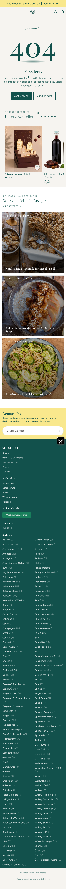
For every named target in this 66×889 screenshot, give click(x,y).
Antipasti (9, 553)
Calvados (8, 619)
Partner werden (10, 462)
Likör (7, 841)
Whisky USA (42, 832)
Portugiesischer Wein (47, 572)
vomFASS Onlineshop (36, 873)
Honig (7, 804)
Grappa (8, 776)
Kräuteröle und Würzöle (16, 836)
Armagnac (9, 558)
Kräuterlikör (9, 832)
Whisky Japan (43, 818)
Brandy (7, 605)
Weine (41, 776)
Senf (39, 684)
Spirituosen (42, 721)
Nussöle (8, 855)
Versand (6, 501)
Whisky (41, 790)
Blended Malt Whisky (14, 600)
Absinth (7, 539)
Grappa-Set (10, 780)
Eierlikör (8, 674)
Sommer (41, 707)
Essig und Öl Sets (12, 706)
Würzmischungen (46, 841)
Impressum (8, 483)
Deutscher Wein (12, 651)
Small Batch (43, 698)
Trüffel (40, 740)
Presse (5, 467)
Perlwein (41, 558)
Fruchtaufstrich (11, 738)
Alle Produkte (12, 549)
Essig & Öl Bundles (13, 684)
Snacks (41, 702)
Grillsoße (9, 785)
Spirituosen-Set (45, 730)
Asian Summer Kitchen (15, 563)
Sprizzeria (42, 735)
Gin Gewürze (10, 766)
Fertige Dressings (12, 729)
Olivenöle (41, 549)
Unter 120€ (42, 744)
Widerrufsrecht (9, 497)
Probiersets (42, 581)
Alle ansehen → (51, 116)
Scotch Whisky (44, 674)
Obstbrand (9, 859)
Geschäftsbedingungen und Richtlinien (33, 879)
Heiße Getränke (11, 794)
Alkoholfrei (10, 544)
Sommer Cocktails (46, 712)
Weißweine (43, 780)
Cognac (8, 637)
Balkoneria (9, 577)
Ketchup (8, 827)
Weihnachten (44, 763)
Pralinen (41, 577)
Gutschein (9, 790)
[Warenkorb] (62, 11)
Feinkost (9, 720)
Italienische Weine (13, 818)
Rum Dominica (43, 609)
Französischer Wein (14, 734)
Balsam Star (10, 586)
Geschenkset (11, 752)
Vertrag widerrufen (16, 514)
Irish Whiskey (10, 813)
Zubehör (41, 846)
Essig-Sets (9, 711)
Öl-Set (40, 850)
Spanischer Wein (45, 716)
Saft (39, 637)
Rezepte (6, 453)
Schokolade (43, 670)
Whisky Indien (43, 813)
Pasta (40, 553)
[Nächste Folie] (57, 155)
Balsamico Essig (12, 591)
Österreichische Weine (48, 859)
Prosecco (41, 586)
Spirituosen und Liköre (48, 726)
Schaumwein (43, 661)
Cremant (8, 642)
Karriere (6, 471)
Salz (38, 651)
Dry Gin (7, 661)
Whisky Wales (43, 836)
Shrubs (40, 688)
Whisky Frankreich (45, 808)
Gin (5, 762)
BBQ (7, 567)
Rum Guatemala (44, 614)
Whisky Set (42, 827)
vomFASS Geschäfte (12, 457)
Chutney (8, 632)
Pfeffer (40, 563)
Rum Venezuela (44, 628)
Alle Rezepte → (11, 206)
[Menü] (3, 11)
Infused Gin (9, 808)
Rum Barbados (44, 605)
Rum (39, 600)
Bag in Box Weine (13, 572)
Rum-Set (41, 632)
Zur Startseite (21, 96)
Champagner (11, 628)
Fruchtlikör (10, 743)
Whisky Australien (45, 794)
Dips (6, 656)
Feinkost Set (10, 724)
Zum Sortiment (44, 96)
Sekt (39, 679)
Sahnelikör (42, 642)
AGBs (5, 492)
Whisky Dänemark (45, 804)
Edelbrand (9, 665)
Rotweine (42, 595)
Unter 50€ (42, 758)
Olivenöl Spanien (45, 544)
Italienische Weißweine (16, 822)
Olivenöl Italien (44, 539)
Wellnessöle (42, 785)
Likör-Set (8, 846)
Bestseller (9, 595)
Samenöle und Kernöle (48, 656)
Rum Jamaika (43, 619)
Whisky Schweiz (44, 822)
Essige (8, 715)
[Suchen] (10, 11)
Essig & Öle (10, 688)
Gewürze (9, 757)
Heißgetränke (10, 799)
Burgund (8, 609)
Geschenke (10, 748)
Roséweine (42, 591)
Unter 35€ (42, 754)
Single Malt (43, 693)
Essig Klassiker (11, 693)
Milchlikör (9, 850)
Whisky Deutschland (46, 799)
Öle (39, 855)
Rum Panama (43, 623)
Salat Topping (43, 646)
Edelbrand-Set (11, 670)
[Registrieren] (59, 431)
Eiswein (7, 679)
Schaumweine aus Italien (49, 665)
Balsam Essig (11, 581)
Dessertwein (10, 646)
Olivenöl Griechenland (14, 864)
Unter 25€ (42, 749)
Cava (6, 623)
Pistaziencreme (44, 567)
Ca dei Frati (9, 614)
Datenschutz (8, 487)
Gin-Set (8, 771)
